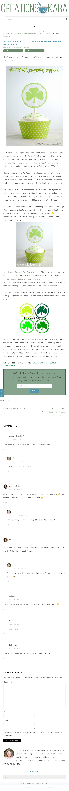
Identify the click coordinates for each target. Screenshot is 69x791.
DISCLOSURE (44, 783)
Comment (8, 682)
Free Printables (14, 33)
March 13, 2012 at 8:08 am (19, 515)
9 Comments (27, 47)
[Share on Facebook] (2, 391)
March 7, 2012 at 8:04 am (15, 543)
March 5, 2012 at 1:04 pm (15, 648)
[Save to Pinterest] (2, 395)
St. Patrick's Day (31, 399)
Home (5, 33)
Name (6, 711)
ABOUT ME (35, 783)
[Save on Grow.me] (47, 50)
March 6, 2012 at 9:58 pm (15, 599)
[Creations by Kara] (34, 12)
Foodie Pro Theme (47, 787)
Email (6, 720)
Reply (5, 449)
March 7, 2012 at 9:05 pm (15, 489)
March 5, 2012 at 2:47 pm (15, 624)
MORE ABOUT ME (11, 764)
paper (11, 401)
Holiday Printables (28, 33)
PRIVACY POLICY (26, 783)
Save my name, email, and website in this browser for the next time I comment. (33, 734)
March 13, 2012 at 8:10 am (19, 568)
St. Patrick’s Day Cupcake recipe (26, 272)
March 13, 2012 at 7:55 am (19, 462)
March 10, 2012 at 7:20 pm (16, 439)
